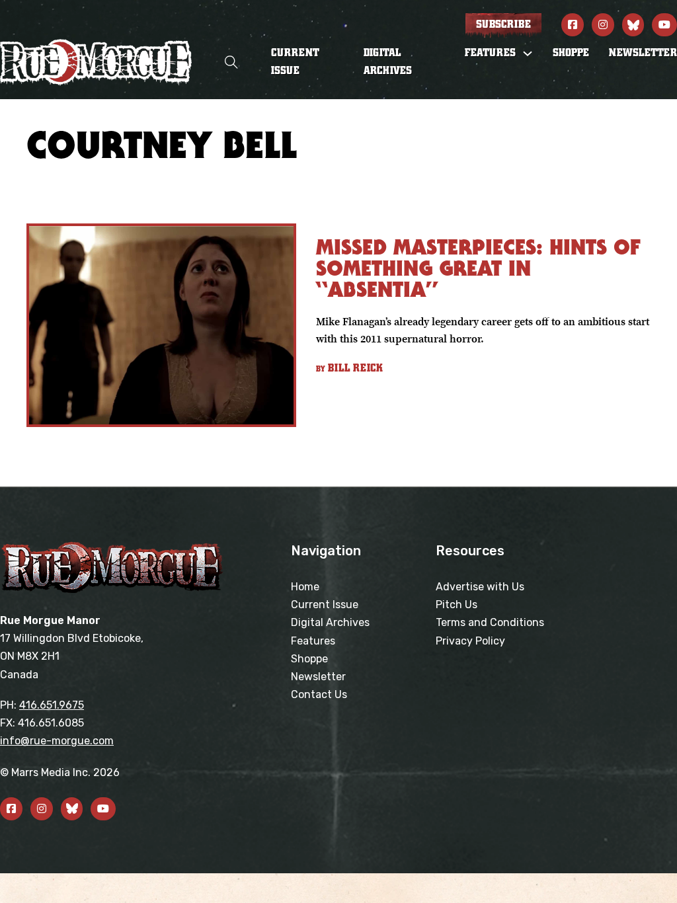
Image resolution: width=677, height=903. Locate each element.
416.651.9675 (51, 705)
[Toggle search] (231, 62)
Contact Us (319, 694)
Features (313, 641)
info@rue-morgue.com (57, 740)
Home (305, 586)
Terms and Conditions (490, 622)
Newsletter (643, 53)
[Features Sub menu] (527, 53)
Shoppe (571, 53)
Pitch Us (456, 604)
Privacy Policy (470, 641)
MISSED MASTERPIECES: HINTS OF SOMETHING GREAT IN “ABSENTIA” (478, 268)
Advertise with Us (480, 586)
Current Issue (295, 62)
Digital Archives (388, 62)
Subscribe (503, 24)
